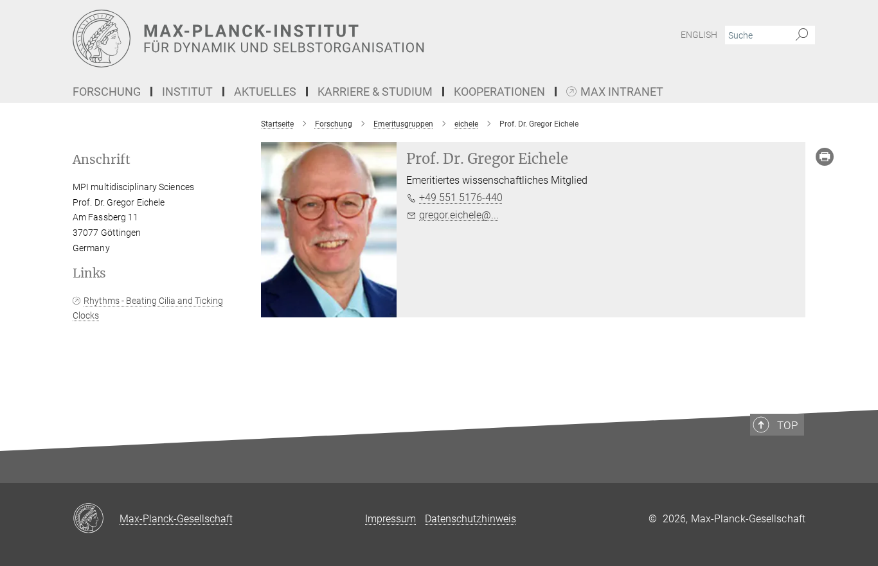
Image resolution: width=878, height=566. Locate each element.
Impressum (390, 519)
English (699, 35)
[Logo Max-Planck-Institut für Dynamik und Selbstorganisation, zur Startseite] (314, 38)
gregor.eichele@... (459, 215)
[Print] (824, 156)
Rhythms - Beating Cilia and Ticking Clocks (148, 308)
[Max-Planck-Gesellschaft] (96, 519)
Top (787, 425)
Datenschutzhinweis (470, 519)
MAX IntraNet (621, 92)
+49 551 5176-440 (461, 197)
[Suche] (802, 35)
